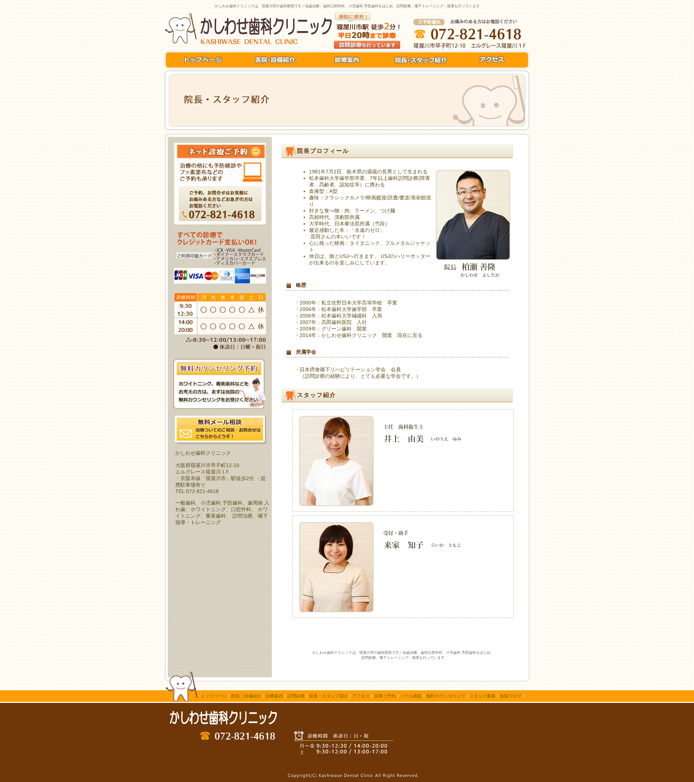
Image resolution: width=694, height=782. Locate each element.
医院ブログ (511, 696)
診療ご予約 (385, 696)
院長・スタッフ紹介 (328, 696)
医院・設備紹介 (246, 696)
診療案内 (274, 696)
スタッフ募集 (483, 696)
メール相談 (411, 696)
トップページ (214, 696)
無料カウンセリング (445, 696)
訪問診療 (296, 696)
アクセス (361, 696)
